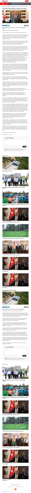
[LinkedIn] (5, 25)
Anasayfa (4, 6)
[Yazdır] (8, 25)
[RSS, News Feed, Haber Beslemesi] (15, 489)
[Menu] (26, 1)
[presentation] (5, 3)
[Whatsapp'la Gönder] (7, 25)
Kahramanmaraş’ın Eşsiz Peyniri (16, 3)
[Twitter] (4, 25)
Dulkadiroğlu (13, 6)
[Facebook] (3, 25)
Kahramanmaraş (9, 6)
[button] (24, 25)
